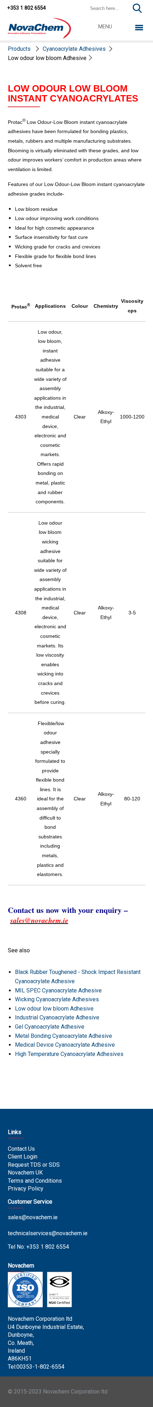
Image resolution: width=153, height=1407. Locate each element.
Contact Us (21, 1148)
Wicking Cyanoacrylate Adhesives (57, 999)
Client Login (22, 1156)
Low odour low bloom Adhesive (54, 1008)
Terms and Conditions (35, 1180)
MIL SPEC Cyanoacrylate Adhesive (58, 990)
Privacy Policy (25, 1188)
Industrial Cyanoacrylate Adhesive (57, 1017)
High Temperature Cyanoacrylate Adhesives (69, 1054)
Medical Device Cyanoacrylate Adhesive (65, 1044)
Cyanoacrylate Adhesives (74, 48)
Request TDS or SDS (34, 1164)
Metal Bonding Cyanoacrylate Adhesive (63, 1036)
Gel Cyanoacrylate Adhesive (49, 1026)
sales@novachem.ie (33, 1217)
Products (19, 48)
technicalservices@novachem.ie (48, 1233)
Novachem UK (25, 1172)
